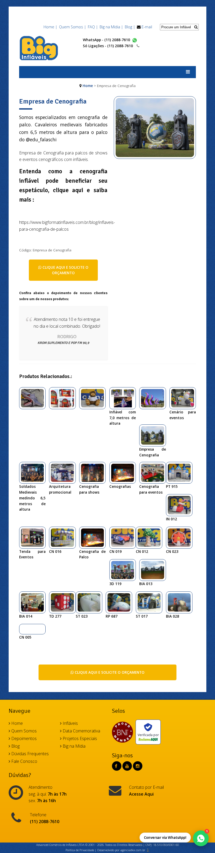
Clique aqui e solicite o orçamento (64, 270)
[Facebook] (116, 766)
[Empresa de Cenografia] (155, 130)
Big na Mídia (73, 746)
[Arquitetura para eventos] (124, 398)
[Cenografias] (124, 472)
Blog (15, 746)
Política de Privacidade (80, 850)
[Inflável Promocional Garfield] (34, 602)
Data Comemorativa (81, 731)
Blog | (130, 26)
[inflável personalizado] (181, 602)
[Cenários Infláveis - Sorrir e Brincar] (23, 629)
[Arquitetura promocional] (64, 472)
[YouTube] (127, 766)
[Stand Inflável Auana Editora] (91, 602)
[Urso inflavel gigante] (94, 398)
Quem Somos (23, 731)
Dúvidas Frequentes (29, 754)
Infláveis (70, 723)
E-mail (147, 26)
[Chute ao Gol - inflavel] (64, 398)
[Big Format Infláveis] (38, 48)
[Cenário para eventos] (184, 398)
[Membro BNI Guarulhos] (124, 732)
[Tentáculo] (154, 398)
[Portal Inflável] (181, 472)
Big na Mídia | (111, 26)
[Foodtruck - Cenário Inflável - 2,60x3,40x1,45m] (64, 537)
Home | (50, 26)
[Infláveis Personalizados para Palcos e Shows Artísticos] (34, 398)
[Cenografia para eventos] (154, 472)
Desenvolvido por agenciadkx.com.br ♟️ (123, 850)
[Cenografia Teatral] (124, 537)
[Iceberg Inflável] (121, 602)
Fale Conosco (23, 761)
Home (88, 85)
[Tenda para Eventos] (34, 537)
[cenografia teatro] (151, 537)
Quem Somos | (72, 26)
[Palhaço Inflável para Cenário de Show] (124, 570)
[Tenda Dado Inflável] (64, 602)
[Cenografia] (154, 570)
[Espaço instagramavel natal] (181, 505)
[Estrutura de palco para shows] (34, 472)
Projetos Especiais (79, 738)
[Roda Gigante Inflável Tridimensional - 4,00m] (181, 537)
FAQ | (93, 26)
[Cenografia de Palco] (94, 537)
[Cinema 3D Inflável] (151, 602)
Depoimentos (23, 738)
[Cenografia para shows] (94, 472)
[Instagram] (137, 766)
